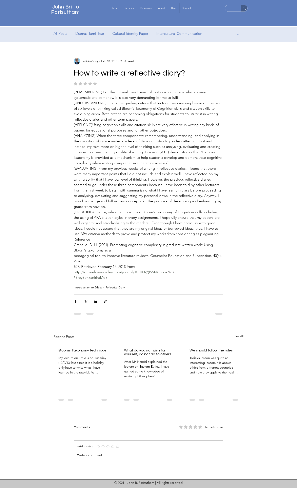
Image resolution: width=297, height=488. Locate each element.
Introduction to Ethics (88, 287)
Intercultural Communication (179, 33)
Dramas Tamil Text (89, 33)
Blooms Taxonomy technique (82, 350)
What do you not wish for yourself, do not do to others (147, 352)
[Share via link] (105, 301)
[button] (129, 8)
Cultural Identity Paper (130, 33)
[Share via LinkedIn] (95, 301)
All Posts (60, 33)
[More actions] (220, 61)
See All (239, 336)
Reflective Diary (115, 287)
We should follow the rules (211, 350)
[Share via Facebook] (76, 301)
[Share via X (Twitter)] (85, 301)
